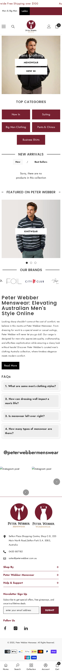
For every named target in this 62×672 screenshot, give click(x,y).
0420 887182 (16, 551)
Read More (10, 365)
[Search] (13, 27)
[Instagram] (16, 628)
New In (31, 71)
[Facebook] (5, 628)
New (17, 161)
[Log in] (49, 26)
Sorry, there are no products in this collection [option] (31, 176)
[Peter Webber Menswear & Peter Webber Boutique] (29, 281)
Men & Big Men (9, 10)
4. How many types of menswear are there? (28, 431)
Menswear (31, 62)
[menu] (4, 26)
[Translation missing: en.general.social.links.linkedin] (26, 628)
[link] (17, 666)
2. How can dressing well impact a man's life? (27, 401)
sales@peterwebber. (19, 558)
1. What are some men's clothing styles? (30, 386)
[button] (15, 482)
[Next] (56, 481)
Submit (49, 610)
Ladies (25, 10)
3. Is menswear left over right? (25, 416)
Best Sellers (41, 161)
